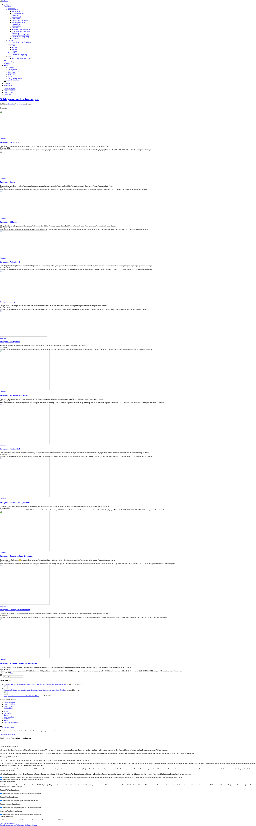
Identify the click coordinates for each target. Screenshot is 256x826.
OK (1, 734)
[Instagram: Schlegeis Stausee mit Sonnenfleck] (25, 657)
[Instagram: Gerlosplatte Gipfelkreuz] (25, 497)
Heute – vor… (12, 74)
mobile (10, 76)
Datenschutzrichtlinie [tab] (6, 816)
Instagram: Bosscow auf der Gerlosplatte (16, 556)
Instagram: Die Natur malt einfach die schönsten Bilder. (21, 696)
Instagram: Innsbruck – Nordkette (14, 395)
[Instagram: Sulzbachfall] (25, 443)
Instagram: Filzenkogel (9, 142)
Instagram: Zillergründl (10, 342)
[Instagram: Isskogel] (23, 296)
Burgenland (11, 8)
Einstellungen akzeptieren (8, 825)
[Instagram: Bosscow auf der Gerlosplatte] (25, 550)
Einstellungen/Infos (8, 734)
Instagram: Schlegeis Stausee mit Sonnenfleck (18, 663)
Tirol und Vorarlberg (14, 53)
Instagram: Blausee (8, 182)
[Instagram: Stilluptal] (23, 216)
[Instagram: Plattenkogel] (23, 256)
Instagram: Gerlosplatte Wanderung (15, 610)
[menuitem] (130, 4)
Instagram (11, 67)
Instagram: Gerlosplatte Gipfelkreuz (15, 502)
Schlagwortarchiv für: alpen (19, 99)
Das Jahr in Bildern (14, 71)
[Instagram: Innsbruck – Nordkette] (25, 389)
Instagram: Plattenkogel (10, 262)
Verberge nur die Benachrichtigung (27, 825)
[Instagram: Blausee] (23, 176)
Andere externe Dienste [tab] (7, 781)
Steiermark (11, 44)
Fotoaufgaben (12, 69)
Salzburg (11, 40)
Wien (9, 56)
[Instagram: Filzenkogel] (23, 136)
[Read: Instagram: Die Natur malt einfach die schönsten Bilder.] (6, 694)
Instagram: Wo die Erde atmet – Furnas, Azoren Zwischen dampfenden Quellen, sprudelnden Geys (35, 684)
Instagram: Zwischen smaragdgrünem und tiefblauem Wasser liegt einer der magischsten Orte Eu (34, 690)
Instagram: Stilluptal (8, 222)
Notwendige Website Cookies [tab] (9, 757)
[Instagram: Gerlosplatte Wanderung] (25, 604)
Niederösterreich (13, 10)
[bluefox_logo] (4, 1)
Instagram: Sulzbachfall (10, 449)
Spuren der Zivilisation (15, 78)
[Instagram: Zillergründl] (23, 336)
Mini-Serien (12, 73)
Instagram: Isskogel (8, 302)
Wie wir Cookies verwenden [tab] (9, 746)
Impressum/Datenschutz (7, 823)
